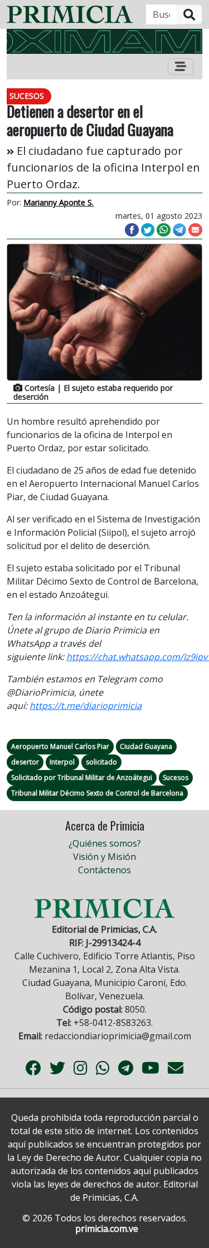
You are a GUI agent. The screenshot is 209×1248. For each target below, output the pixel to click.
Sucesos (175, 777)
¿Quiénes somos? (105, 843)
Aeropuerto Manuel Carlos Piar (60, 746)
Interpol (62, 762)
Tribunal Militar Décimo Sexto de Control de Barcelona (97, 793)
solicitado (101, 762)
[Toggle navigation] (180, 66)
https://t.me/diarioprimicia (86, 706)
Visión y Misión (104, 857)
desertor (25, 762)
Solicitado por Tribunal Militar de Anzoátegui (81, 777)
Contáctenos (104, 870)
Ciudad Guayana (146, 746)
